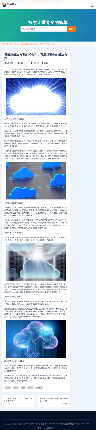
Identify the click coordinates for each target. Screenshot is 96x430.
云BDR (8, 388)
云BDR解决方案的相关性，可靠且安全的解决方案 (38, 44)
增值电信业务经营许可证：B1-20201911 (75, 424)
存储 (23, 388)
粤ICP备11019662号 (32, 424)
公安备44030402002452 (50, 424)
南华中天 (5, 44)
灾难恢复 (39, 388)
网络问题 (15, 44)
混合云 (30, 388)
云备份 (16, 388)
